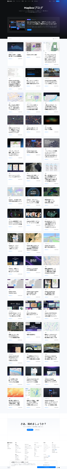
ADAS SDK (26, 453)
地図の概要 (16, 445)
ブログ (44, 458)
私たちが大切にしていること (56, 447)
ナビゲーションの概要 (28, 445)
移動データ (26, 459)
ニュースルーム (54, 448)
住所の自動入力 (17, 459)
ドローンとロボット (36, 456)
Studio (16, 449)
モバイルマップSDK (18, 448)
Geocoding (16, 458)
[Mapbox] (9, 1)
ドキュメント (45, 444)
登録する (8, 444)
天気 (34, 448)
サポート (8, 447)
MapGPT (26, 449)
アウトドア (35, 451)
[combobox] (55, 39)
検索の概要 (16, 455)
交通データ (26, 458)
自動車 (35, 444)
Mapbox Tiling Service (18, 452)
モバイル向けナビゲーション (28, 448)
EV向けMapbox (27, 452)
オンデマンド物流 (36, 447)
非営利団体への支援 (54, 452)
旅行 (34, 455)
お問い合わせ (9, 448)
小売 (34, 452)
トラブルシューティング (47, 447)
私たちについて (54, 444)
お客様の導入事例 (46, 457)
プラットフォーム (46, 448)
